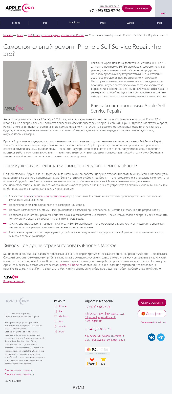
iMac (61, 321)
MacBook (64, 316)
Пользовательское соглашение (19, 370)
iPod (61, 331)
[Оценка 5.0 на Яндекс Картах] (97, 350)
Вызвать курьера (136, 8)
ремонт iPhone (69, 265)
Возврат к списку (14, 281)
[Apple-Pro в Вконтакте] (151, 337)
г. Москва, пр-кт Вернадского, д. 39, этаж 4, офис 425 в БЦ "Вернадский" (104, 317)
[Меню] (163, 8)
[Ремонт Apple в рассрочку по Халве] (152, 387)
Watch (62, 326)
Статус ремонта (152, 302)
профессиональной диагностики (45, 196)
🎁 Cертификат (152, 314)
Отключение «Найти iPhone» (153, 322)
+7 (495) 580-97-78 (98, 329)
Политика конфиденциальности (19, 374)
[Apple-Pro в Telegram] (161, 337)
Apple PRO (20, 8)
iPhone (63, 306)
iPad (61, 311)
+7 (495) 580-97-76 (98, 307)
